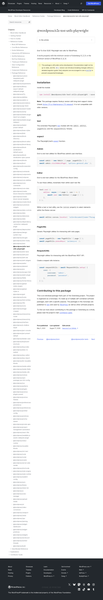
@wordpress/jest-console (22, 330)
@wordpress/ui (18, 491)
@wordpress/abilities (20, 97)
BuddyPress (84, 576)
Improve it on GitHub (70, 328)
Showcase (29, 566)
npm (48, 305)
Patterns (28, 576)
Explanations (14, 552)
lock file (88, 70)
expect (40, 136)
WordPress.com (85, 566)
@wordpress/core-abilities (22, 180)
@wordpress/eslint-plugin (21, 275)
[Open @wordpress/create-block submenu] (12, 202)
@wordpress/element (20, 266)
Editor (40, 173)
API (39, 115)
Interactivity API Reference (21, 53)
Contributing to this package (54, 290)
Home (10, 16)
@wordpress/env (19, 269)
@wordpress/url (18, 504)
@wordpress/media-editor (22, 366)
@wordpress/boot (19, 163)
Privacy (10, 576)
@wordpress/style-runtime (22, 474)
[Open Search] (81, 3)
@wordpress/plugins (20, 389)
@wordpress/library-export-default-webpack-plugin (20, 89)
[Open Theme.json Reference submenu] (10, 62)
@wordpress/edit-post (21, 254)
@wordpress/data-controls (22, 210)
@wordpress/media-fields (22, 369)
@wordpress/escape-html (22, 272)
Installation (43, 82)
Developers (48, 573)
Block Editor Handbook (22, 16)
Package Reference (54, 16)
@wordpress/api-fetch (20, 106)
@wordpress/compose (21, 177)
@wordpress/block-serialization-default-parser (20, 149)
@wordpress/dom (19, 243)
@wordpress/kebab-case (21, 339)
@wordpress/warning (20, 521)
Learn (45, 566)
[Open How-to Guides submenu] (9, 38)
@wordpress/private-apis (21, 424)
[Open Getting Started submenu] (9, 36)
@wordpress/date (19, 219)
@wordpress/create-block (22, 202)
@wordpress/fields (19, 278)
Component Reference (19, 70)
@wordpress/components (22, 174)
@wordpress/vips (19, 518)
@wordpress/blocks (20, 160)
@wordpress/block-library (22, 144)
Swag (64, 576)
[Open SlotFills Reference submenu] (10, 56)
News (10, 570)
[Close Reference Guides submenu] (9, 41)
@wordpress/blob (19, 133)
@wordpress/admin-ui (20, 100)
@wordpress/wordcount (21, 538)
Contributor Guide (16, 555)
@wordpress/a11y (19, 94)
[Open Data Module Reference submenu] (10, 549)
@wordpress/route (19, 454)
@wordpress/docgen (20, 238)
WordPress (64, 305)
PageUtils (41, 227)
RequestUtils (43, 251)
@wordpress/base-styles (21, 130)
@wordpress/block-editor (22, 141)
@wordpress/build (19, 546)
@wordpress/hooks (19, 297)
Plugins (28, 573)
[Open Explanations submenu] (9, 552)
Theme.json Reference (19, 62)
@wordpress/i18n (19, 303)
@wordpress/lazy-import (21, 358)
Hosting (10, 573)
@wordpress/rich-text (20, 451)
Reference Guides (38, 16)
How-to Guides (15, 38)
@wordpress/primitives (21, 416)
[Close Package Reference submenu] (10, 73)
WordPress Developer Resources (19, 10)
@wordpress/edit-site (20, 257)
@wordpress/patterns (20, 386)
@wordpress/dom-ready (21, 240)
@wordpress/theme (20, 485)
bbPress (82, 573)
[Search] (29, 22)
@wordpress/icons (19, 306)
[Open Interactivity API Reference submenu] (10, 53)
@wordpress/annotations (21, 103)
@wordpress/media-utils (21, 372)
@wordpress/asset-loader (22, 109)
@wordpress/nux (19, 383)
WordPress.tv (49, 576)
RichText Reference (18, 59)
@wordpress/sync (19, 482)
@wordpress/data (19, 213)
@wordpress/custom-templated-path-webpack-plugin (20, 78)
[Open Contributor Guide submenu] (9, 555)
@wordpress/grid (19, 294)
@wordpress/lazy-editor (21, 355)
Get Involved (65, 566)
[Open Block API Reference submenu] (10, 44)
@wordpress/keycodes (21, 347)
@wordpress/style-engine (22, 471)
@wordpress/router (19, 457)
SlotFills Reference (18, 56)
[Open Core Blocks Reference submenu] (10, 47)
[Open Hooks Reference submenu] (10, 50)
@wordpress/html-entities (22, 300)
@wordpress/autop (19, 112)
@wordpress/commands (21, 171)
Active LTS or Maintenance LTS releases (58, 104)
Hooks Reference (18, 50)
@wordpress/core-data (21, 188)
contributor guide (66, 313)
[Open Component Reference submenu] (10, 70)
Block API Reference (19, 44)
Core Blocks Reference (20, 47)
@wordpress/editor (19, 263)
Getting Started (15, 36)
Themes (28, 570)
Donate (64, 573)
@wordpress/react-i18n (21, 432)
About (10, 566)
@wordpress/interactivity (21, 319)
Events (63, 570)
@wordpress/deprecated (21, 229)
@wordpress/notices (20, 375)
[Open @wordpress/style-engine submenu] (12, 471)
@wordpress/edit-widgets (22, 260)
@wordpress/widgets (20, 535)
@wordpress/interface (20, 322)
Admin (40, 149)
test (39, 121)
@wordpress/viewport (20, 512)
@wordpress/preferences (22, 408)
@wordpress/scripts (20, 460)
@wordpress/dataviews (21, 216)
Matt (81, 570)
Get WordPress (93, 3)
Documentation (49, 570)
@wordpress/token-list (21, 488)
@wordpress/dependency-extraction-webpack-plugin (22, 224)
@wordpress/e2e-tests (21, 252)
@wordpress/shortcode (21, 468)
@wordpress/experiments (22, 83)
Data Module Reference (20, 549)
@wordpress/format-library (22, 281)
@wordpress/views (19, 515)
